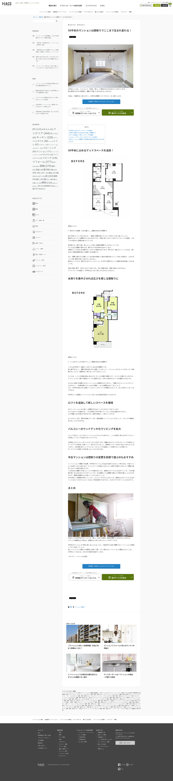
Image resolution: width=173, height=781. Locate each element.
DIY (37, 129)
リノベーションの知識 (75, 12)
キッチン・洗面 (63, 744)
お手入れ (47, 129)
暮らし (48, 179)
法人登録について (42, 748)
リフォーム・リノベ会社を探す (71, 5)
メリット (54, 152)
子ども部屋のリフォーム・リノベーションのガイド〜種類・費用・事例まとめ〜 (113, 705)
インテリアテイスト (103, 746)
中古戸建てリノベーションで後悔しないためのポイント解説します (47, 105)
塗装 (39, 169)
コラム (102, 5)
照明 (47, 182)
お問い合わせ (41, 745)
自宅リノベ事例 (102, 735)
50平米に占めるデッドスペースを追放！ (81, 130)
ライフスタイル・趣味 (104, 742)
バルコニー (37, 148)
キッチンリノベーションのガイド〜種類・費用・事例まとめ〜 (118, 694)
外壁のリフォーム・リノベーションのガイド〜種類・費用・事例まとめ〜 (95, 708)
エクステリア (62, 756)
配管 (43, 189)
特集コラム (101, 749)
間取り (83, 607)
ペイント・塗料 (63, 751)
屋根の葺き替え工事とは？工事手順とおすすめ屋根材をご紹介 (47, 91)
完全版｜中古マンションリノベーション (101, 101)
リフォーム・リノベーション (86, 732)
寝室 (51, 173)
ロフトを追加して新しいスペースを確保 (81, 135)
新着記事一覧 (101, 732)
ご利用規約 (41, 740)
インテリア (123, 12)
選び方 (36, 188)
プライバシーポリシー (44, 738)
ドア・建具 (62, 737)
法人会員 (165, 5)
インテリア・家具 (63, 753)
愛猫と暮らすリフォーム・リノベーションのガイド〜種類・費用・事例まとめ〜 (105, 707)
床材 (60, 732)
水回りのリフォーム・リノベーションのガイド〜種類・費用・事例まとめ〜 (93, 700)
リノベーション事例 (45, 12)
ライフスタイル (88, 12)
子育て (44, 173)
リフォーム (42, 161)
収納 (45, 166)
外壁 (53, 169)
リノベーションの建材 (112, 12)
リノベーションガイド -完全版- (69, 691)
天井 (36, 172)
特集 (130, 12)
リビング (50, 157)
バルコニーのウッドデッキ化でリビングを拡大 (83, 137)
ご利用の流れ (82, 737)
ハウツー (44, 145)
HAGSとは (40, 730)
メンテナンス (37, 155)
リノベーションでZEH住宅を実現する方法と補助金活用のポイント (47, 84)
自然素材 (49, 186)
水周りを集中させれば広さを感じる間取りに (82, 133)
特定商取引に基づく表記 (44, 735)
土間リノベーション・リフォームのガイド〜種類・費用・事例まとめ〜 (81, 704)
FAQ (39, 733)
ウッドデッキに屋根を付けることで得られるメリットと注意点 (47, 98)
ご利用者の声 (82, 739)
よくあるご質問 (82, 742)
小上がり (40, 176)
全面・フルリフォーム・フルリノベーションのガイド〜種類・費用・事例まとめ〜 (84, 694)
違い (56, 186)
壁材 (60, 735)
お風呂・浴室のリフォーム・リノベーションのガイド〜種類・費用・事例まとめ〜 (88, 702)
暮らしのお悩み (99, 12)
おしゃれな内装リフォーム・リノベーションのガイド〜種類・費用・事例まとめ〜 (100, 699)
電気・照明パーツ (63, 749)
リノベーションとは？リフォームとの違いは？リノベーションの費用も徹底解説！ (80, 692)
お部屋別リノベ (102, 737)
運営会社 (40, 743)
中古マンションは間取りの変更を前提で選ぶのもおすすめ (86, 139)
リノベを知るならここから (105, 739)
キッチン (44, 137)
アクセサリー (62, 742)
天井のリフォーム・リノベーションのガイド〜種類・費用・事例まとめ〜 (105, 697)
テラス (50, 141)
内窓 (37, 166)
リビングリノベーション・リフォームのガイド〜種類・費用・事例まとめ (107, 696)
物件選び (35, 186)
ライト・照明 (62, 746)
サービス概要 (82, 735)
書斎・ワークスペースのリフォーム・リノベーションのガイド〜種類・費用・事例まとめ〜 (118, 704)
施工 (40, 179)
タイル (42, 140)
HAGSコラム (99, 730)
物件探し (55, 183)
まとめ (71, 141)
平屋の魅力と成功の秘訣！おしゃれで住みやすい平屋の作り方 (47, 112)
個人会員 (157, 5)
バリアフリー (53, 145)
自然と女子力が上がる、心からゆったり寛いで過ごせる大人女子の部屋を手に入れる (47, 59)
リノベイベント (91, 5)
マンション (77, 607)
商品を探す (53, 5)
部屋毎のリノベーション (60, 12)
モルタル (47, 154)
